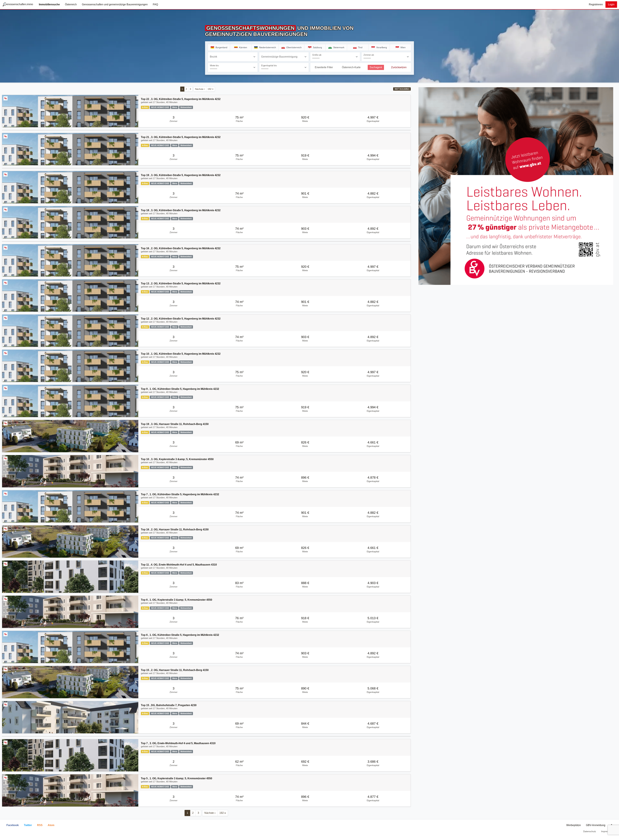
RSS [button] (40, 825)
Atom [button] (51, 825)
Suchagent (376, 67)
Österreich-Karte (351, 67)
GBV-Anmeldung (595, 825)
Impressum (607, 831)
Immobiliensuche (49, 4)
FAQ (155, 4)
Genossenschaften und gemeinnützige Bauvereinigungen (115, 4)
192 (210, 89)
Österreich (71, 4)
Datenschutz (589, 831)
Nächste (200, 89)
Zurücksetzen (399, 67)
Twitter (28, 825)
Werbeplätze (573, 825)
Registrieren (596, 4)
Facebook (12, 825)
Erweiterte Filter (324, 67)
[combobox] (233, 56)
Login (611, 4)
